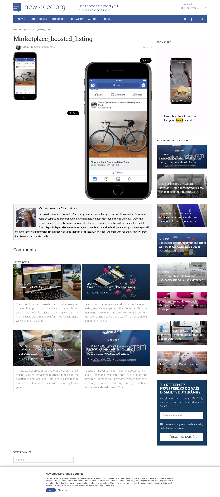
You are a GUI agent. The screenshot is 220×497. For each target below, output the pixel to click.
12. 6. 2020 (92, 359)
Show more (63, 490)
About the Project (101, 19)
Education (77, 19)
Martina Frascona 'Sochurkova (38, 46)
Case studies (166, 184)
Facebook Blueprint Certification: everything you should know (110, 351)
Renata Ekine (37, 359)
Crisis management (183, 184)
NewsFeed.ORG (39, 292)
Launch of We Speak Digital (38, 287)
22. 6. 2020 (24, 359)
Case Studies (38, 19)
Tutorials (58, 19)
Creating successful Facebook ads (111, 287)
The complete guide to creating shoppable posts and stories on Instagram (179, 305)
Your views (25, 283)
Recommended (95, 346)
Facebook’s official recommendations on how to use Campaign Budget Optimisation (182, 246)
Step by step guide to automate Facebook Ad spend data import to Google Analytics (181, 334)
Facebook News (28, 346)
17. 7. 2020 (24, 292)
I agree (51, 490)
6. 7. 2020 (92, 292)
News (21, 19)
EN (184, 19)
